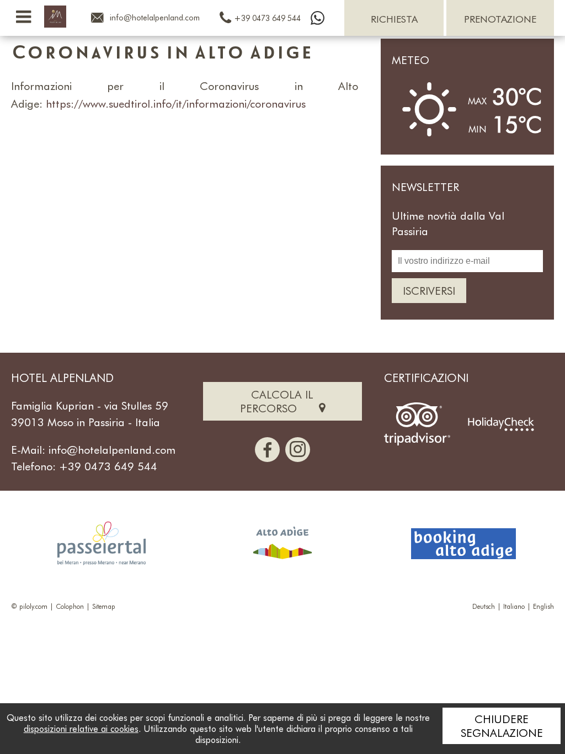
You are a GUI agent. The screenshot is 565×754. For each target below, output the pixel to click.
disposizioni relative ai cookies (81, 728)
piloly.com (33, 606)
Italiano (514, 606)
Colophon (70, 606)
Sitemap (103, 606)
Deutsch (483, 606)
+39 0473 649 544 (108, 466)
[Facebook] (267, 449)
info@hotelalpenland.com (112, 449)
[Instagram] (297, 449)
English (543, 606)
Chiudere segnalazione (502, 725)
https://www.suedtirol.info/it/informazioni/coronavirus (176, 103)
